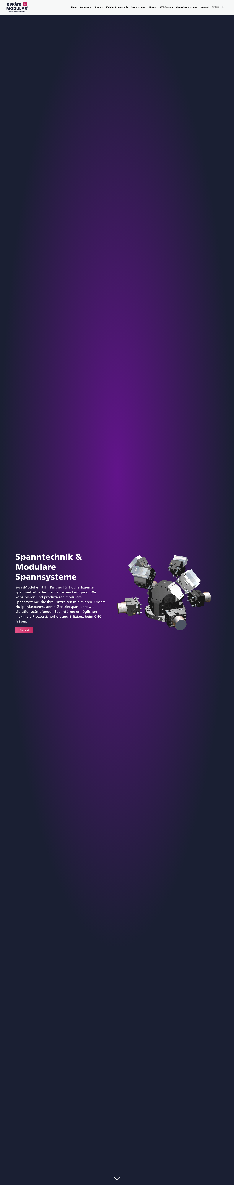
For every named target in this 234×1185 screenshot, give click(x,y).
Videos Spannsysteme (187, 7)
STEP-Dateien (166, 7)
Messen (152, 7)
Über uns (99, 7)
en (217, 7)
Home (74, 7)
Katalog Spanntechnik (117, 7)
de (213, 7)
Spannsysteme (138, 7)
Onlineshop (85, 7)
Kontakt (205, 7)
